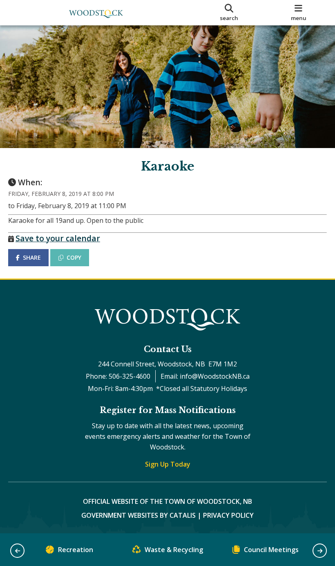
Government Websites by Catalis (138, 515)
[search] (229, 12)
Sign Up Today (167, 464)
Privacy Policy (228, 515)
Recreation (75, 549)
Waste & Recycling (174, 549)
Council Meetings (271, 549)
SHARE (32, 257)
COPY (74, 257)
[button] (17, 551)
